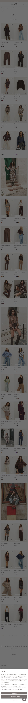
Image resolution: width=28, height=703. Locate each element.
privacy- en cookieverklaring (6, 689)
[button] (24, 699)
